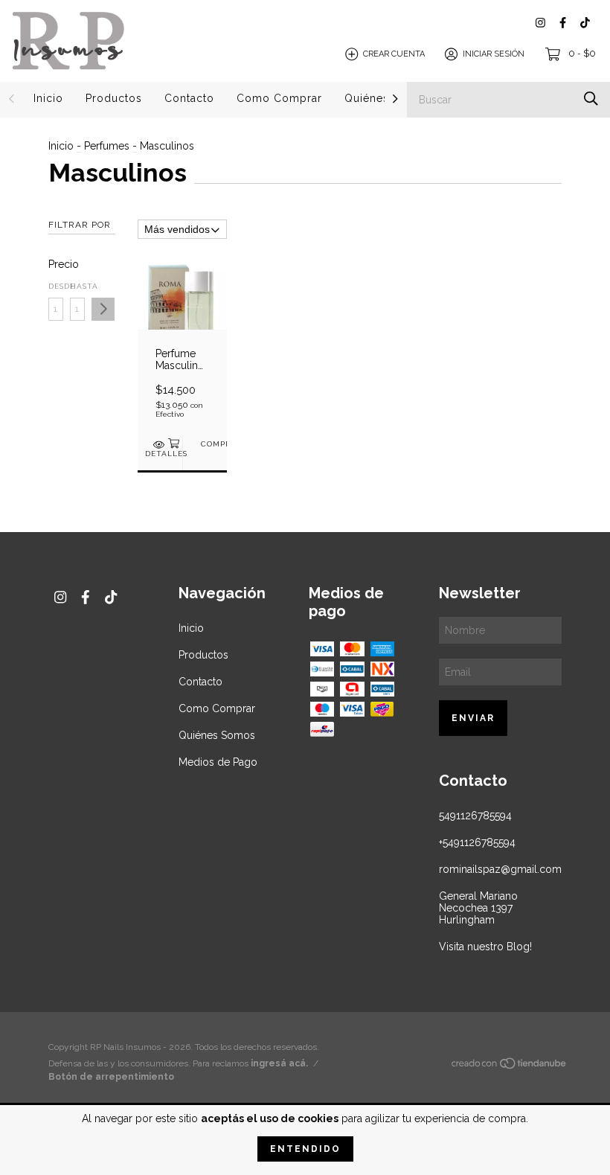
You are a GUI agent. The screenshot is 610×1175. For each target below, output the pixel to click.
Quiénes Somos (217, 735)
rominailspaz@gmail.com (500, 869)
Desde (55, 286)
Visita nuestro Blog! (485, 947)
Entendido (305, 1149)
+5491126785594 (477, 842)
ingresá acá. (279, 1063)
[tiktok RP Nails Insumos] (585, 22)
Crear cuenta (394, 54)
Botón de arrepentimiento (111, 1077)
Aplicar (103, 309)
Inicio (48, 98)
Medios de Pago (218, 762)
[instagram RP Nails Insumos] (540, 22)
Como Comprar (279, 98)
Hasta (77, 286)
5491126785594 (475, 816)
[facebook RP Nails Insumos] (562, 22)
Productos (114, 98)
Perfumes (106, 146)
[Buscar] (591, 99)
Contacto (189, 98)
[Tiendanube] (509, 1066)
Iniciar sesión (493, 54)
